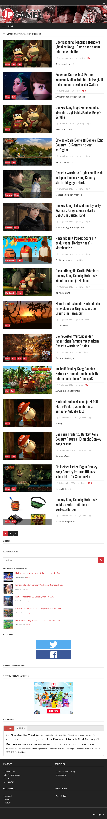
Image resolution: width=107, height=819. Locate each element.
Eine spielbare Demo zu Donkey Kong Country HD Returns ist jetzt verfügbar (79, 144)
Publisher (21, 728)
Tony (77, 91)
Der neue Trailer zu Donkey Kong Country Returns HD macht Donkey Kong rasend (78, 439)
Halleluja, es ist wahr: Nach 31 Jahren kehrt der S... (37, 573)
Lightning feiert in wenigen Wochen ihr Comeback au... (39, 585)
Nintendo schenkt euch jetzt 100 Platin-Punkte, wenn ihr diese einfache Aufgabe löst (76, 406)
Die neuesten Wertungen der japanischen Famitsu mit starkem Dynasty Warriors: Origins (77, 341)
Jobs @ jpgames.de (12, 775)
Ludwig (28, 577)
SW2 (14, 64)
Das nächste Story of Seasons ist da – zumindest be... (38, 621)
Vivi (81, 156)
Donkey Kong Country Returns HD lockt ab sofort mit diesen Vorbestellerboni (77, 504)
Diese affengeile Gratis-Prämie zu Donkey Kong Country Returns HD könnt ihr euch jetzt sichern (77, 275)
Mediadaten (9, 781)
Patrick (82, 58)
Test (12, 391)
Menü (10, 26)
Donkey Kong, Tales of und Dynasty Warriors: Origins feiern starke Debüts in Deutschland (78, 210)
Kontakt (7, 778)
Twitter (7, 799)
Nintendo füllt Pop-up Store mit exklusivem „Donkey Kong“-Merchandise (75, 243)
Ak (80, 352)
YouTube (7, 802)
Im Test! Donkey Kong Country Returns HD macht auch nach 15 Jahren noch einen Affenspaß (76, 373)
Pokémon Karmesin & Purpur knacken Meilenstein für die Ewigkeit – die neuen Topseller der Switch (79, 79)
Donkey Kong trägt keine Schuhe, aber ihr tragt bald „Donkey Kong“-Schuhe (78, 112)
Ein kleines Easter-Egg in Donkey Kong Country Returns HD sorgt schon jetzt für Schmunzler (76, 471)
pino (81, 319)
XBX (24, 358)
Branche (8, 195)
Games (9, 728)
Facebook (8, 796)
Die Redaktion (10, 771)
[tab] (9, 728)
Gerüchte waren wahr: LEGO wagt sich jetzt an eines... (39, 609)
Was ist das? (61, 796)
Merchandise (10, 260)
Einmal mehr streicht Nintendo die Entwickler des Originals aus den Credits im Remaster (77, 308)
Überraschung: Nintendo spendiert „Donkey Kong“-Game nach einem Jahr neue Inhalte (77, 46)
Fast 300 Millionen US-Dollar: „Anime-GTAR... (34, 597)
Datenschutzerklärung (65, 771)
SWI (19, 64)
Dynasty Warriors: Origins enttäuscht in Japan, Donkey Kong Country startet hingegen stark (79, 177)
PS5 (13, 358)
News (7, 64)
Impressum (61, 775)
